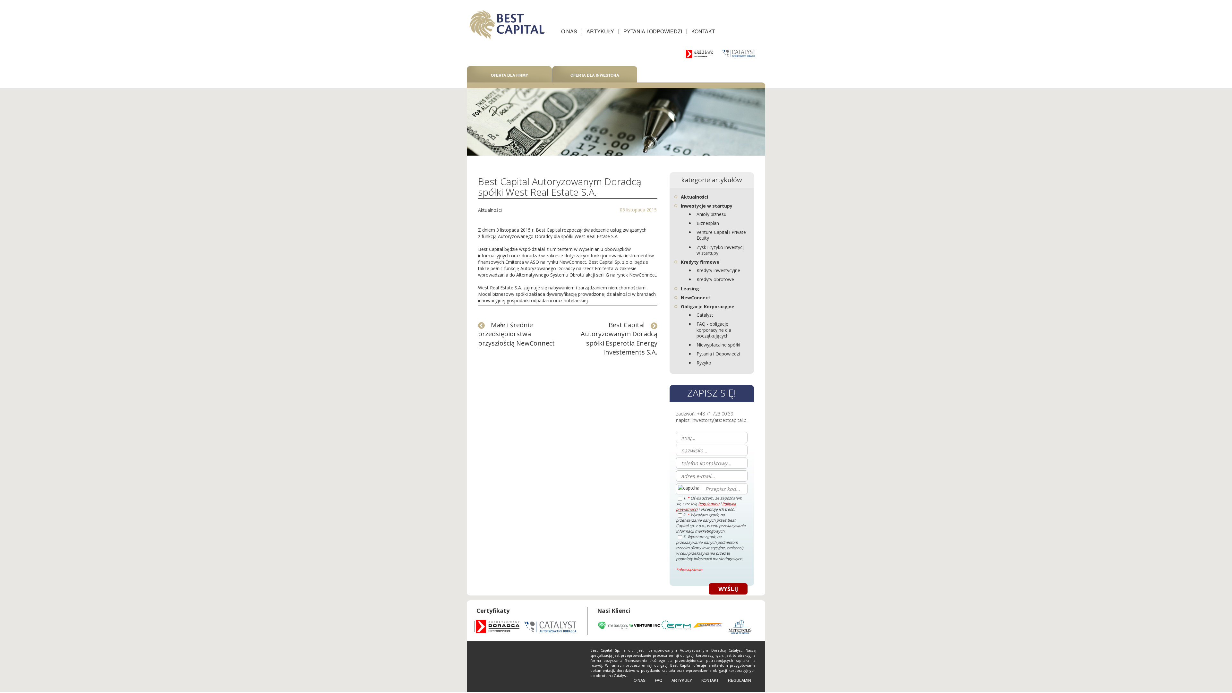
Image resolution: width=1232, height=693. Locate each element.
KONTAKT (703, 31)
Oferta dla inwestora (594, 75)
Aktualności (490, 210)
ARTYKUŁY (600, 31)
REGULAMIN (739, 680)
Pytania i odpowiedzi (652, 31)
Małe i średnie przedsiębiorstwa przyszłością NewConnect (516, 334)
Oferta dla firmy (509, 75)
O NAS (569, 31)
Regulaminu (708, 504)
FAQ (658, 680)
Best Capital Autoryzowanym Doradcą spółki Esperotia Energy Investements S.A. (619, 339)
